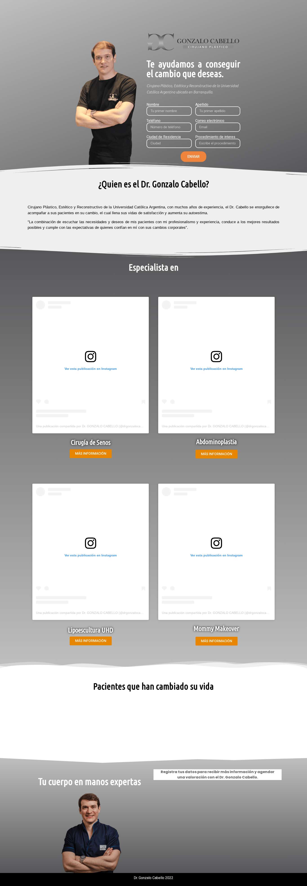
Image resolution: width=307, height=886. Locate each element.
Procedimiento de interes (215, 137)
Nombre (153, 104)
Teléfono (153, 121)
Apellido (201, 104)
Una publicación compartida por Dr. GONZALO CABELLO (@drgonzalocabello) (92, 426)
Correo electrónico (209, 121)
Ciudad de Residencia (164, 137)
